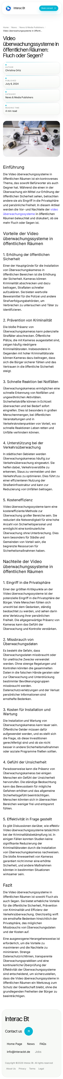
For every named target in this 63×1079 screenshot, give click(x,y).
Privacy (22, 1068)
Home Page (14, 1043)
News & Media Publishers (31, 27)
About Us (11, 1068)
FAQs (43, 1043)
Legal (41, 1068)
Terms (32, 1068)
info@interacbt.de (18, 1051)
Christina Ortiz (13, 70)
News (14, 27)
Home (6, 27)
